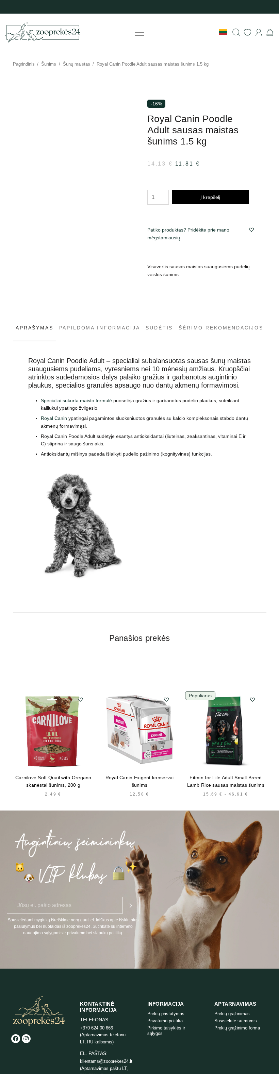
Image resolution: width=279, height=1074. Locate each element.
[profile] (259, 32)
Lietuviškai (223, 32)
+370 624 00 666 (96, 1027)
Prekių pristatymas (165, 1013)
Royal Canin (54, 418)
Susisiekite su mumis (235, 1020)
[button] (139, 32)
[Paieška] (236, 32)
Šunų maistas (76, 64)
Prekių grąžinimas (232, 1013)
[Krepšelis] (270, 32)
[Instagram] (26, 1038)
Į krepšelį (210, 197)
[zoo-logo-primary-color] (42, 32)
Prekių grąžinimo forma (237, 1027)
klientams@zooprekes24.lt (106, 1061)
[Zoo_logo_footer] (39, 1011)
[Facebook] (15, 1038)
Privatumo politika (165, 1020)
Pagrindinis (24, 64)
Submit (131, 905)
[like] (247, 32)
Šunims (48, 64)
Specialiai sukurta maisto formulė (76, 400)
